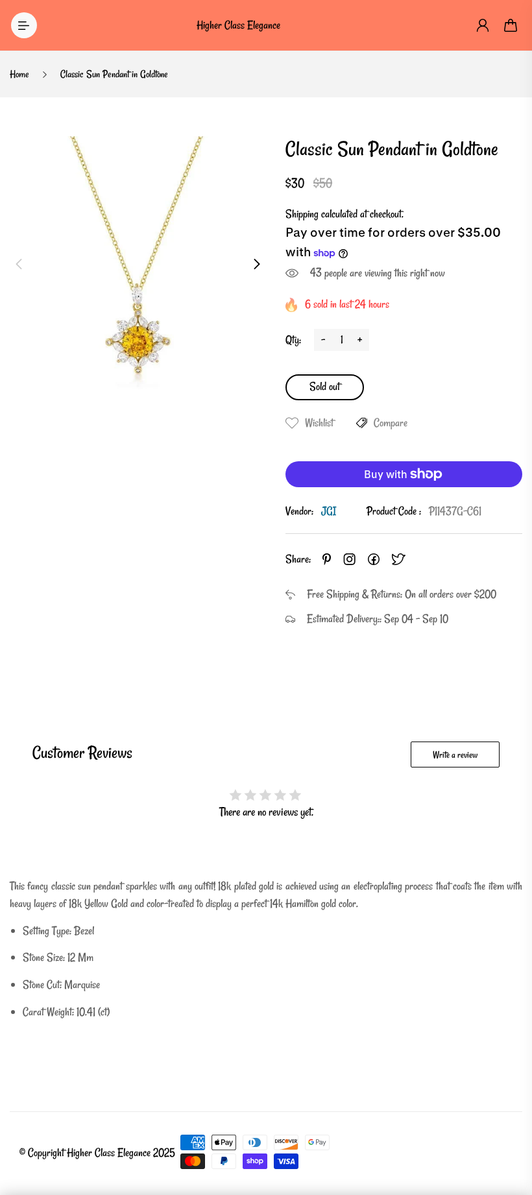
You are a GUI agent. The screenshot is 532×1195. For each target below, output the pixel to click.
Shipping (302, 213)
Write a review (455, 755)
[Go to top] (509, 1150)
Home (19, 73)
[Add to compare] (361, 423)
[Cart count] (511, 25)
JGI (328, 510)
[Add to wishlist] (291, 422)
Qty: (293, 339)
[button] (19, 264)
